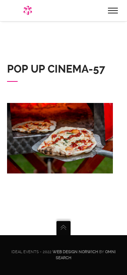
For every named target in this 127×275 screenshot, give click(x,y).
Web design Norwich (75, 252)
